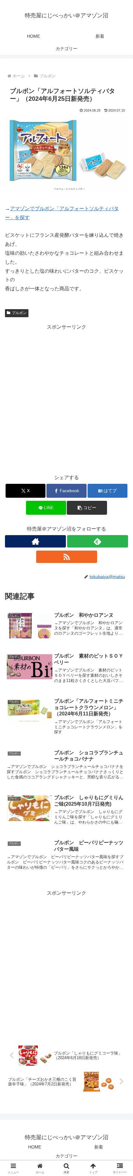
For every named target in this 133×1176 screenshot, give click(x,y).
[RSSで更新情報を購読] (66, 557)
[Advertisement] (66, 398)
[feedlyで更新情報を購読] (97, 541)
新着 (98, 1146)
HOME (34, 1146)
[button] (87, 508)
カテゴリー (66, 1155)
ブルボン (19, 313)
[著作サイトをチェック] (35, 541)
